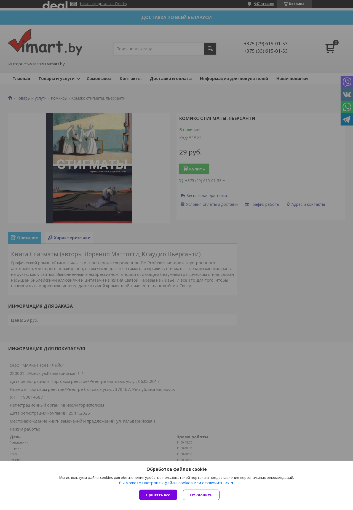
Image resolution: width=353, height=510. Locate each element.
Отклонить (201, 494)
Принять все (158, 494)
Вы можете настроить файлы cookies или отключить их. (174, 482)
